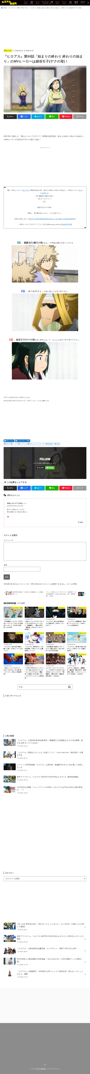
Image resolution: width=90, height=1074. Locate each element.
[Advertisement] (45, 29)
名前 (5, 565)
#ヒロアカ (26, 190)
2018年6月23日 (66, 224)
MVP (7, 444)
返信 (81, 522)
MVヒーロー (24, 7)
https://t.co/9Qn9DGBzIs (37, 219)
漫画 (58, 444)
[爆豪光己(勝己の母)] (45, 283)
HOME (5, 7)
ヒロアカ (23, 444)
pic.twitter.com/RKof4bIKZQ (66, 219)
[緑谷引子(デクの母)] (45, 380)
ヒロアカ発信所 (40, 1069)
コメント (8, 540)
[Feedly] (49, 467)
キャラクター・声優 (14, 7)
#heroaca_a (50, 219)
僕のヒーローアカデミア (36, 444)
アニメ (14, 444)
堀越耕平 (50, 444)
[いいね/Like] (8, 517)
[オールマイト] (45, 332)
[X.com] (88, 3)
